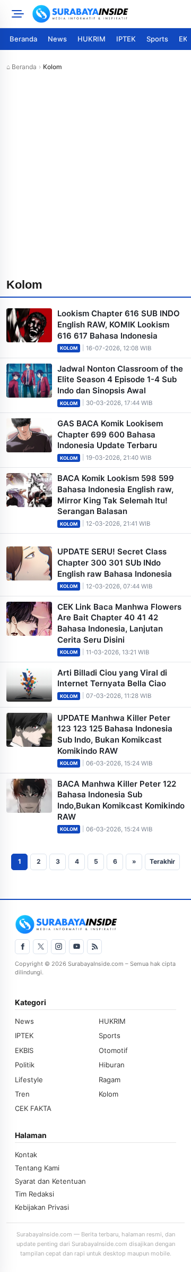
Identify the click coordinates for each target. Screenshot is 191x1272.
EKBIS (24, 1050)
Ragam (109, 1079)
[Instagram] (58, 946)
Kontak (26, 1154)
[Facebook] (22, 946)
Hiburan (112, 1064)
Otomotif (113, 1050)
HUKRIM (91, 39)
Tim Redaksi (34, 1194)
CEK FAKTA (33, 1108)
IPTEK (126, 39)
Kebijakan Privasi (42, 1207)
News (57, 39)
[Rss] (94, 946)
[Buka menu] (15, 13)
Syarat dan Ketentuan (50, 1181)
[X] (40, 946)
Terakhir (162, 861)
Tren (22, 1094)
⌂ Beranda (21, 67)
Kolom (68, 348)
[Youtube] (76, 946)
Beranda (23, 39)
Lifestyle (29, 1079)
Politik (24, 1064)
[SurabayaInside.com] (108, 14)
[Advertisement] (95, 175)
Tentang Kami (37, 1168)
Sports (157, 39)
